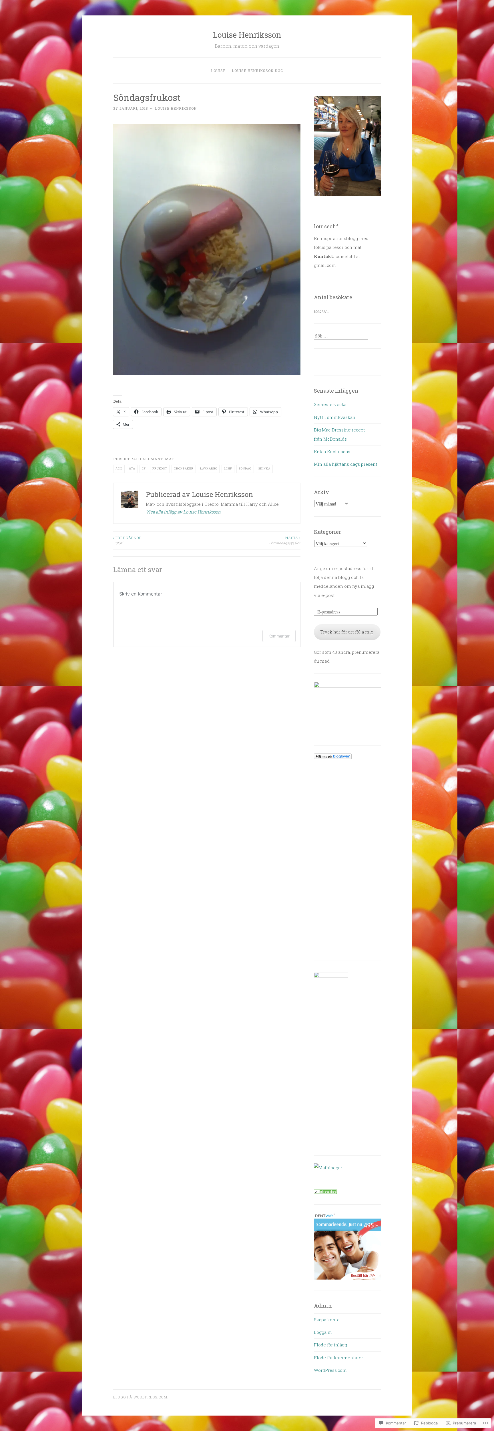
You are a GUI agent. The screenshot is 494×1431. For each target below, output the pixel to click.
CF (144, 468)
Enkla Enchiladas (332, 451)
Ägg (118, 468)
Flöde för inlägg (330, 1345)
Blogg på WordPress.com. (140, 1397)
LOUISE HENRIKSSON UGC (257, 70)
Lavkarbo (208, 468)
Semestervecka (330, 404)
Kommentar (279, 635)
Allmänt (152, 459)
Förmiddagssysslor (284, 540)
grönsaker (184, 468)
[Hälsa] (325, 1192)
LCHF (228, 468)
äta (132, 468)
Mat (169, 459)
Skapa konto (327, 1319)
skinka (264, 468)
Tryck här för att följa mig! (347, 632)
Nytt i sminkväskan (334, 417)
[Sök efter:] (341, 336)
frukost (159, 468)
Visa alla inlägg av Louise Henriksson (183, 512)
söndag (245, 468)
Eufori (127, 540)
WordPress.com (330, 1370)
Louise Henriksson (247, 35)
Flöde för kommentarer (338, 1357)
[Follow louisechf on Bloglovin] (333, 757)
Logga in (323, 1332)
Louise (218, 70)
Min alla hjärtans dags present (345, 464)
